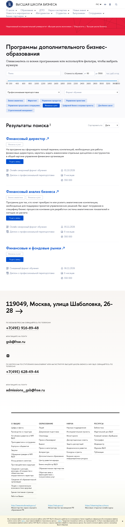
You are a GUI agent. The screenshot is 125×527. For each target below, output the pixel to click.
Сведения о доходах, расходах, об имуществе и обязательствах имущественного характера (22, 472)
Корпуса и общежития (20, 446)
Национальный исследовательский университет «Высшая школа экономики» (39, 26)
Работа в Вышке (17, 496)
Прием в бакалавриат (47, 440)
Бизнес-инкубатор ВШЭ (48, 464)
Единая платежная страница (22, 492)
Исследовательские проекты (78, 432)
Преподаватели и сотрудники (23, 442)
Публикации (99, 452)
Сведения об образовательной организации (23, 480)
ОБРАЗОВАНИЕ (46, 423)
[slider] (7, 81)
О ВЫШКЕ (16, 423)
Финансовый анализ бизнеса (30, 191)
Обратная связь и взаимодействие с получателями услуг (47, 474)
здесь (23, 521)
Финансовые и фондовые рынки (33, 248)
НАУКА (70, 423)
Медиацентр (99, 444)
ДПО (42, 10)
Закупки (14, 450)
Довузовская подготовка (49, 432)
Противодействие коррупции (23, 465)
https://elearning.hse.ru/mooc (97, 505)
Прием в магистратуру (48, 448)
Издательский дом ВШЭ (103, 432)
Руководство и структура (21, 432)
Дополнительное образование (51, 456)
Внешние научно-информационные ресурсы (77, 457)
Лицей (41, 428)
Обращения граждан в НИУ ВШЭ (22, 455)
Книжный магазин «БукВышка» (106, 436)
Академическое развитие (77, 448)
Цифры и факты (17, 428)
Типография (99, 440)
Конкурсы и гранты (74, 452)
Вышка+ (42, 444)
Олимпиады (43, 436)
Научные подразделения (76, 428)
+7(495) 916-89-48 (22, 327)
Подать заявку (14, 161)
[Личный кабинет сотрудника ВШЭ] (110, 4)
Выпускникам (79, 13)
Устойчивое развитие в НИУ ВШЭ (22, 437)
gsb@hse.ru (15, 341)
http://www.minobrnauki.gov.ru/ (23, 505)
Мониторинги (72, 436)
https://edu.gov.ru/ (55, 505)
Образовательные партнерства (51, 468)
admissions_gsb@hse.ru (25, 390)
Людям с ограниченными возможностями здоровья (21, 487)
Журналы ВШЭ (100, 448)
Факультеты (79, 26)
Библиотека (99, 428)
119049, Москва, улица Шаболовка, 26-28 (59, 307)
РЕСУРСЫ (99, 423)
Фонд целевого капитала (21, 460)
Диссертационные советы (77, 440)
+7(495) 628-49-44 (22, 371)
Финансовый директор (25, 138)
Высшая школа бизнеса (36, 4)
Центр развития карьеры (49, 460)
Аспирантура (44, 452)
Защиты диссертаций (75, 444)
